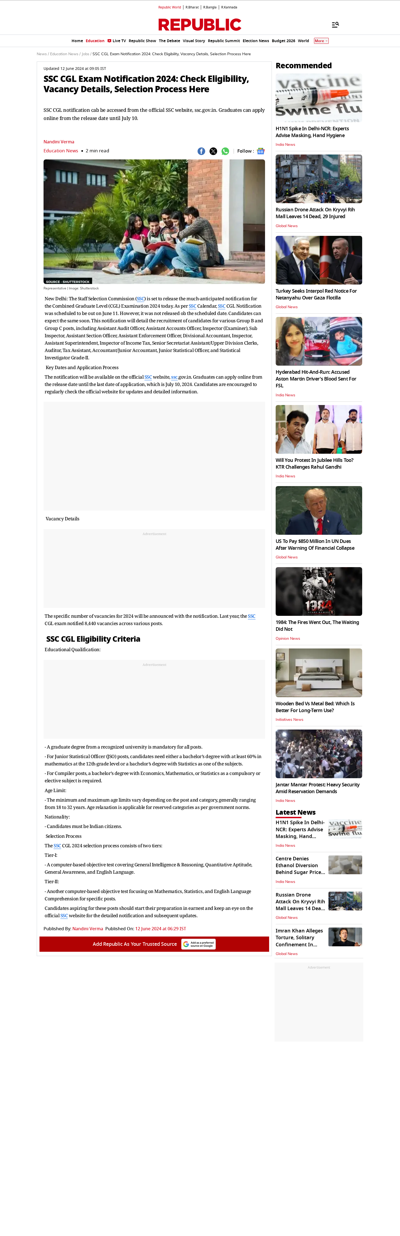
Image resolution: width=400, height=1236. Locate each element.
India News (285, 145)
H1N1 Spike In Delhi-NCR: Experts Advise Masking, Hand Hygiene (312, 132)
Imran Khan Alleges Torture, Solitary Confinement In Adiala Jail (299, 941)
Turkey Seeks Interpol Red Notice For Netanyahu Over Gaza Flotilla (316, 294)
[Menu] (333, 24)
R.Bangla (210, 7)
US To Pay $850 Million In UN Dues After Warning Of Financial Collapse (315, 545)
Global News (287, 226)
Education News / (65, 54)
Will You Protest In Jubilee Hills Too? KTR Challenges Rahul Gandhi (314, 464)
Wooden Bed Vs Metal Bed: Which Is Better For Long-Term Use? (315, 707)
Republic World (169, 7)
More (319, 41)
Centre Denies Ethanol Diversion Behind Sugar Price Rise (298, 869)
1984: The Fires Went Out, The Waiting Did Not (317, 626)
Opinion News (288, 639)
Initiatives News (289, 720)
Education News (61, 150)
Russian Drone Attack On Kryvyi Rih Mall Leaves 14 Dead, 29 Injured (315, 213)
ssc (174, 377)
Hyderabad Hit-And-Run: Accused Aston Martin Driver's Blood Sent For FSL (316, 379)
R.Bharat (192, 7)
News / (43, 54)
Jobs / (86, 54)
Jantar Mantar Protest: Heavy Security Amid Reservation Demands (317, 788)
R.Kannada (229, 7)
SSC (140, 298)
